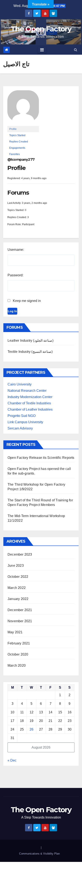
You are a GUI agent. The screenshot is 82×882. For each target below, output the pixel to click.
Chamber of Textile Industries (29, 403)
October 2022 (18, 576)
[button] (75, 50)
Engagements (17, 147)
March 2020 (17, 665)
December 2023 (20, 554)
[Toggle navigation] (41, 50)
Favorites (14, 154)
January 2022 (18, 599)
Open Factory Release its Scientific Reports (41, 457)
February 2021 (19, 643)
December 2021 (20, 610)
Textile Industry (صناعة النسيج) (30, 351)
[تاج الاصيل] (23, 107)
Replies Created (18, 141)
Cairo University (20, 384)
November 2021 (20, 621)
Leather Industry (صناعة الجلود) (30, 340)
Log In (12, 311)
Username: (16, 249)
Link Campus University (25, 422)
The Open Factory (41, 29)
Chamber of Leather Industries (30, 409)
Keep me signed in (27, 301)
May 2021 (15, 632)
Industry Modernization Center (30, 397)
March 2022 (17, 588)
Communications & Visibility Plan (39, 853)
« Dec (12, 760)
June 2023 (16, 565)
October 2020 (18, 654)
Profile (13, 129)
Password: (15, 275)
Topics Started (17, 135)
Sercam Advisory (20, 428)
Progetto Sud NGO (22, 416)
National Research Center (27, 390)
